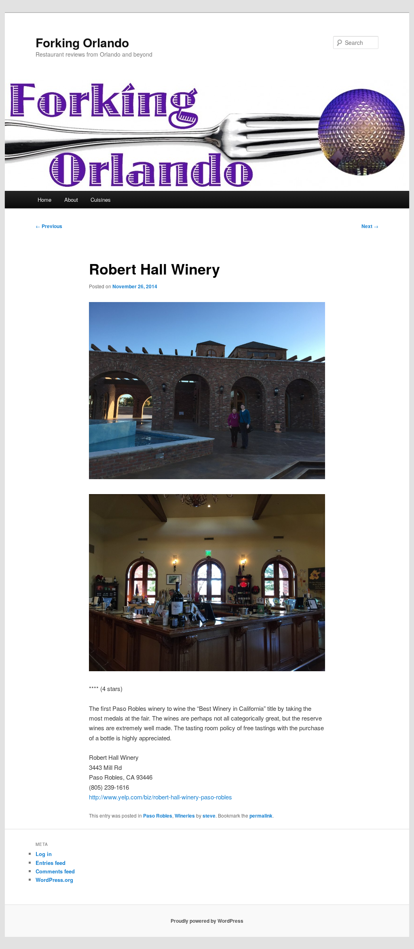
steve (209, 815)
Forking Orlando (82, 42)
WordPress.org (54, 879)
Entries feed (50, 863)
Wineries (185, 815)
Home (44, 199)
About (71, 199)
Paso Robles (157, 815)
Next (369, 226)
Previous (49, 226)
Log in (44, 854)
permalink (260, 815)
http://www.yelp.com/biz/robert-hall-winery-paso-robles (160, 797)
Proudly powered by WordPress (207, 920)
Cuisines (101, 199)
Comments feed (55, 871)
